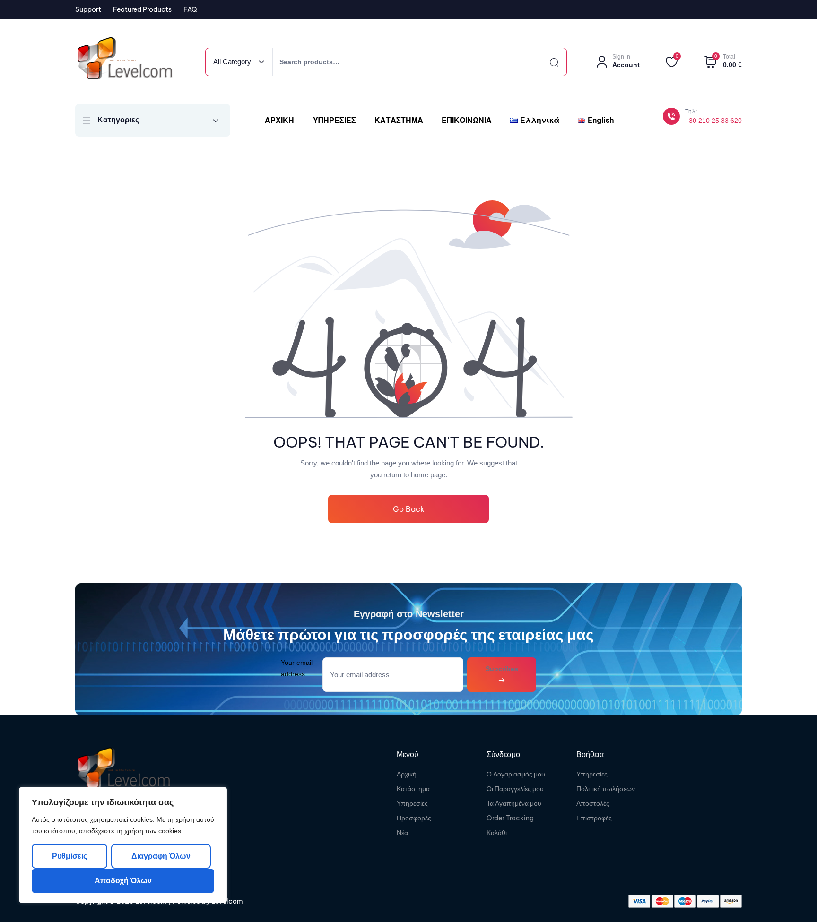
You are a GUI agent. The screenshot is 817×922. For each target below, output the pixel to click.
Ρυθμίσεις (69, 856)
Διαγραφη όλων (160, 856)
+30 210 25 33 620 (713, 120)
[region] (123, 845)
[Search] (545, 62)
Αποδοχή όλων (123, 881)
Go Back (409, 509)
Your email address (297, 668)
